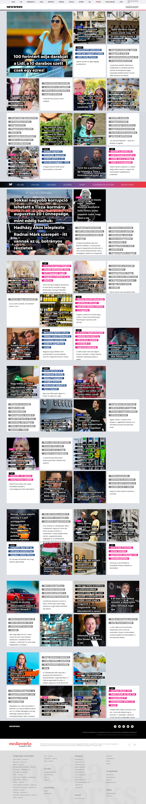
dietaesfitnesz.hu (81, 780)
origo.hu (47, 780)
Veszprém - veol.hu (50, 758)
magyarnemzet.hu (50, 772)
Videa (41, 2)
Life (21, 2)
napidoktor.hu (79, 772)
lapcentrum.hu (111, 782)
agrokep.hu (48, 793)
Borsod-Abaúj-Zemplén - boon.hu (24, 767)
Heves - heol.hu (18, 782)
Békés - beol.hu (18, 764)
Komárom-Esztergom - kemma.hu (24, 787)
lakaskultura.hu (80, 764)
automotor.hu (79, 762)
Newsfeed (51, 2)
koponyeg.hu (110, 777)
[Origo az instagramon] (123, 726)
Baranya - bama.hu (19, 762)
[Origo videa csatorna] (128, 726)
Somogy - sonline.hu (20, 792)
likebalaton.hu (80, 769)
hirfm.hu (109, 796)
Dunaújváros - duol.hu (20, 772)
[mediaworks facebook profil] (129, 744)
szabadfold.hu (49, 774)
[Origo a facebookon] (115, 726)
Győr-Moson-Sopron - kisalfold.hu (24, 777)
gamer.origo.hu (80, 767)
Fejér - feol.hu (18, 774)
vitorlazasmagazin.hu (82, 782)
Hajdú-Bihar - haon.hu (20, 780)
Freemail (61, 2)
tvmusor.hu (79, 787)
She (90, 2)
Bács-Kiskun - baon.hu (20, 759)
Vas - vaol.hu (48, 756)
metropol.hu (110, 758)
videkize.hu (79, 785)
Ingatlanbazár (110, 2)
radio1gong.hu (111, 793)
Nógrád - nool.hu (19, 790)
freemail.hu (110, 774)
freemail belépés (132, 7)
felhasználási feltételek (104, 732)
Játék (121, 2)
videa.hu (109, 780)
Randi (99, 2)
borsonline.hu (79, 798)
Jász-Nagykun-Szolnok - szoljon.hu (25, 785)
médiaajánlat (133, 732)
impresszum (125, 732)
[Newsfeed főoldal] (14, 726)
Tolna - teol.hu (18, 797)
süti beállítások (116, 732)
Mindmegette (31, 2)
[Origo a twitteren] (119, 726)
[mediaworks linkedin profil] (135, 744)
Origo (13, 2)
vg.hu (46, 791)
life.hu (108, 761)
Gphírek (81, 2)
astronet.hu (79, 759)
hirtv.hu (46, 777)
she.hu (108, 763)
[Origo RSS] (132, 726)
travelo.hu (78, 777)
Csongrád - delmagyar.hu (21, 769)
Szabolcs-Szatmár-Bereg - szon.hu (25, 795)
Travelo (71, 2)
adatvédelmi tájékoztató (89, 732)
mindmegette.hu (80, 774)
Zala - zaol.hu (48, 761)
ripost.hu (109, 756)
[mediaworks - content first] (20, 744)
